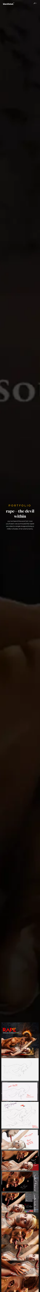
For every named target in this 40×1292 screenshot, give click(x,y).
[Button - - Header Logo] (8, 3)
